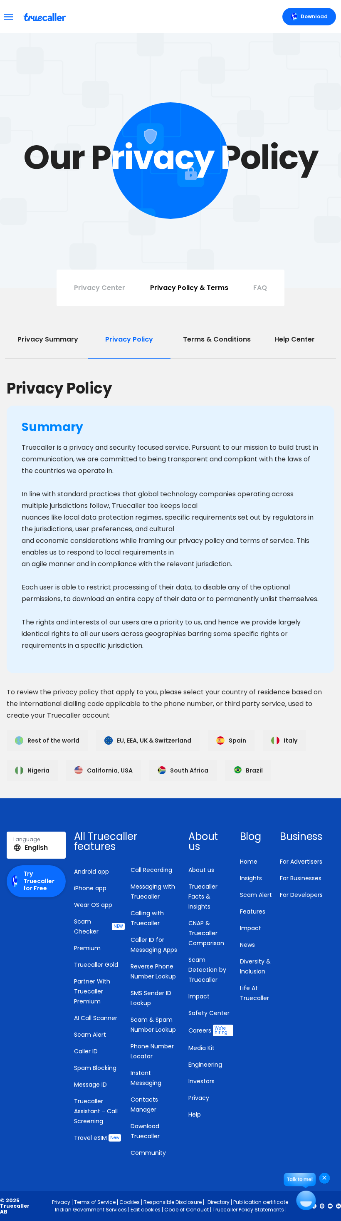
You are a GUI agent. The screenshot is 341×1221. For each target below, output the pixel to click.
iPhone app (90, 888)
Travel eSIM (96, 1138)
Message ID (90, 1084)
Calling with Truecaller (147, 918)
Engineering (205, 1064)
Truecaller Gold (96, 965)
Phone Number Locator (152, 1051)
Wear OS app (93, 905)
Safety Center (209, 1013)
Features (252, 911)
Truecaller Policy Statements (248, 1209)
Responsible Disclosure (172, 1202)
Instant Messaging (146, 1078)
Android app (91, 871)
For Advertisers (301, 861)
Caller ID (86, 1051)
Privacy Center (99, 287)
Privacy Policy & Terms (189, 287)
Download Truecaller (145, 1131)
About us (201, 870)
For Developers (301, 895)
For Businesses (300, 878)
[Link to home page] (45, 17)
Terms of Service (95, 1202)
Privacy (198, 1098)
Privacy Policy (129, 339)
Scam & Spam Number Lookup (153, 1024)
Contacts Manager (144, 1104)
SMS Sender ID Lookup (151, 998)
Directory (219, 1202)
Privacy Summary (47, 339)
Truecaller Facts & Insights (202, 896)
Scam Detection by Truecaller (207, 970)
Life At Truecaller (254, 993)
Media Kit (201, 1048)
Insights (251, 878)
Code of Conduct (186, 1209)
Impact (199, 996)
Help (194, 1114)
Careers (207, 1030)
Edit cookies (146, 1209)
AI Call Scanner (95, 1018)
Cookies (129, 1202)
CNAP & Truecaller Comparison (206, 933)
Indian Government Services (91, 1209)
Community (148, 1153)
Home (248, 861)
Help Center (294, 339)
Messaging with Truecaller (153, 891)
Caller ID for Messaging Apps (154, 945)
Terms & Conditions (217, 339)
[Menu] (8, 16)
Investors (201, 1081)
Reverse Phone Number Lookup (153, 971)
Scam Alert (90, 1034)
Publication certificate (260, 1202)
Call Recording (151, 870)
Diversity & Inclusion (255, 966)
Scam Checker (99, 926)
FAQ (260, 287)
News (247, 945)
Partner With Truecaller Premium (92, 991)
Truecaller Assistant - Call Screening (96, 1111)
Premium (87, 948)
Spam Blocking (95, 1068)
